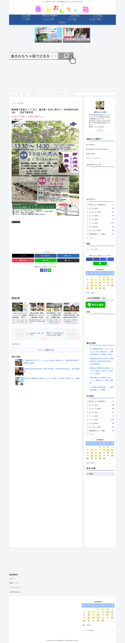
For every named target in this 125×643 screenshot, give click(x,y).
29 (100, 288)
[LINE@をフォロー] (49, 270)
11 (112, 279)
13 (92, 282)
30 (104, 288)
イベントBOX (17, 222)
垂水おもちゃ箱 (100, 112)
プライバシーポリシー (93, 158)
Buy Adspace (90, 144)
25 (112, 285)
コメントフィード (15, 587)
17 (108, 282)
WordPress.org (14, 592)
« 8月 (87, 292)
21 (96, 285)
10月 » (93, 292)
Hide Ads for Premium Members (97, 149)
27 (92, 288)
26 (88, 288)
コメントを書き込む (45, 350)
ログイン (12, 578)
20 (92, 285)
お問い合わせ (90, 154)
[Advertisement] (60, 77)
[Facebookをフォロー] (41, 270)
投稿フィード (14, 583)
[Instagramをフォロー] (45, 270)
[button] (77, 103)
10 (108, 279)
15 (100, 282)
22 (100, 285)
